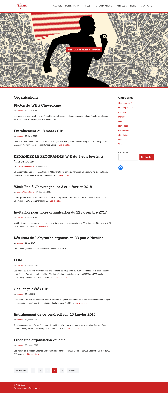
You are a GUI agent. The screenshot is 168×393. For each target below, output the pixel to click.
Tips (120, 144)
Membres (122, 117)
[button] (81, 5)
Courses (122, 112)
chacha (20, 110)
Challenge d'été (125, 103)
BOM (18, 260)
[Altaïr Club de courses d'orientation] (21, 6)
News (120, 121)
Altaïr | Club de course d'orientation (84, 50)
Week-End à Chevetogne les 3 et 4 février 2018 (53, 187)
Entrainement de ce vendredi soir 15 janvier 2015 (54, 314)
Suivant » (73, 370)
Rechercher (123, 152)
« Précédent (21, 370)
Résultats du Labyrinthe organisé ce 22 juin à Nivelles (58, 238)
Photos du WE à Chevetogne (37, 105)
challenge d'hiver (125, 108)
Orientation (123, 135)
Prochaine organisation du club (39, 340)
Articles (122, 6)
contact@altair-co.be (31, 388)
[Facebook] (120, 167)
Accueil (57, 6)
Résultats (122, 140)
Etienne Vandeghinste (25, 166)
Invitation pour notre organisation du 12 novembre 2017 (60, 212)
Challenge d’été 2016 (31, 289)
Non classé (123, 126)
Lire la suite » (64, 145)
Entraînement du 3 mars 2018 (38, 131)
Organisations (124, 130)
